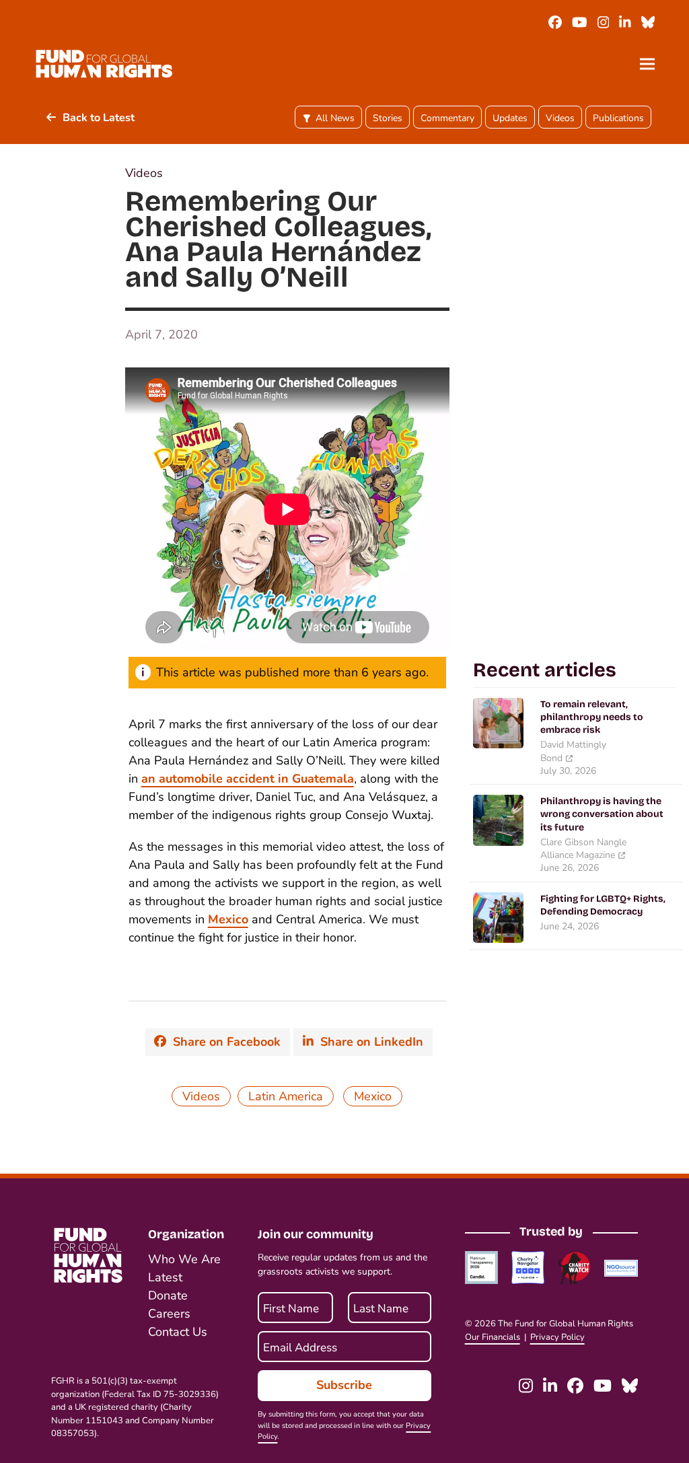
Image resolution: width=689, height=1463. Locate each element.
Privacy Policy (557, 1337)
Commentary (447, 118)
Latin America (285, 1096)
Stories (387, 118)
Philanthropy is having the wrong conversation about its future (601, 814)
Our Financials (492, 1337)
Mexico (228, 919)
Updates (510, 118)
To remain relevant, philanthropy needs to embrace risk (591, 717)
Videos (560, 118)
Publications (618, 118)
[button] (647, 63)
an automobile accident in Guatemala (247, 779)
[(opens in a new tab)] (498, 722)
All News (335, 118)
